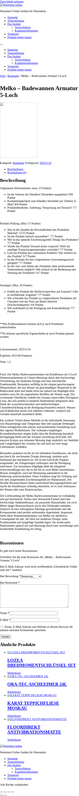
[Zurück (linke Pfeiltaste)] (1, 795)
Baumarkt (13, 75)
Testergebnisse (15, 20)
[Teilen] (8, 792)
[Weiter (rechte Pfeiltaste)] (5, 795)
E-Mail (5, 619)
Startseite (12, 17)
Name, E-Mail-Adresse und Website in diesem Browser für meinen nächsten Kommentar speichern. (36, 628)
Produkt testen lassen (19, 37)
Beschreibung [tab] (15, 169)
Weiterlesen (14, 673)
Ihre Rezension (10, 582)
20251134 (45, 162)
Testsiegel (13, 34)
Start (2, 75)
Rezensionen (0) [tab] (16, 172)
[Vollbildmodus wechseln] (5, 792)
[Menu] (1, 44)
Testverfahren (22, 27)
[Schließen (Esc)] (12, 792)
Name (4, 613)
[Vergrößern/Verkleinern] (1, 792)
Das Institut (14, 24)
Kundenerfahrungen (26, 30)
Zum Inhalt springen (12, 1)
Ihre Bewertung (10, 576)
